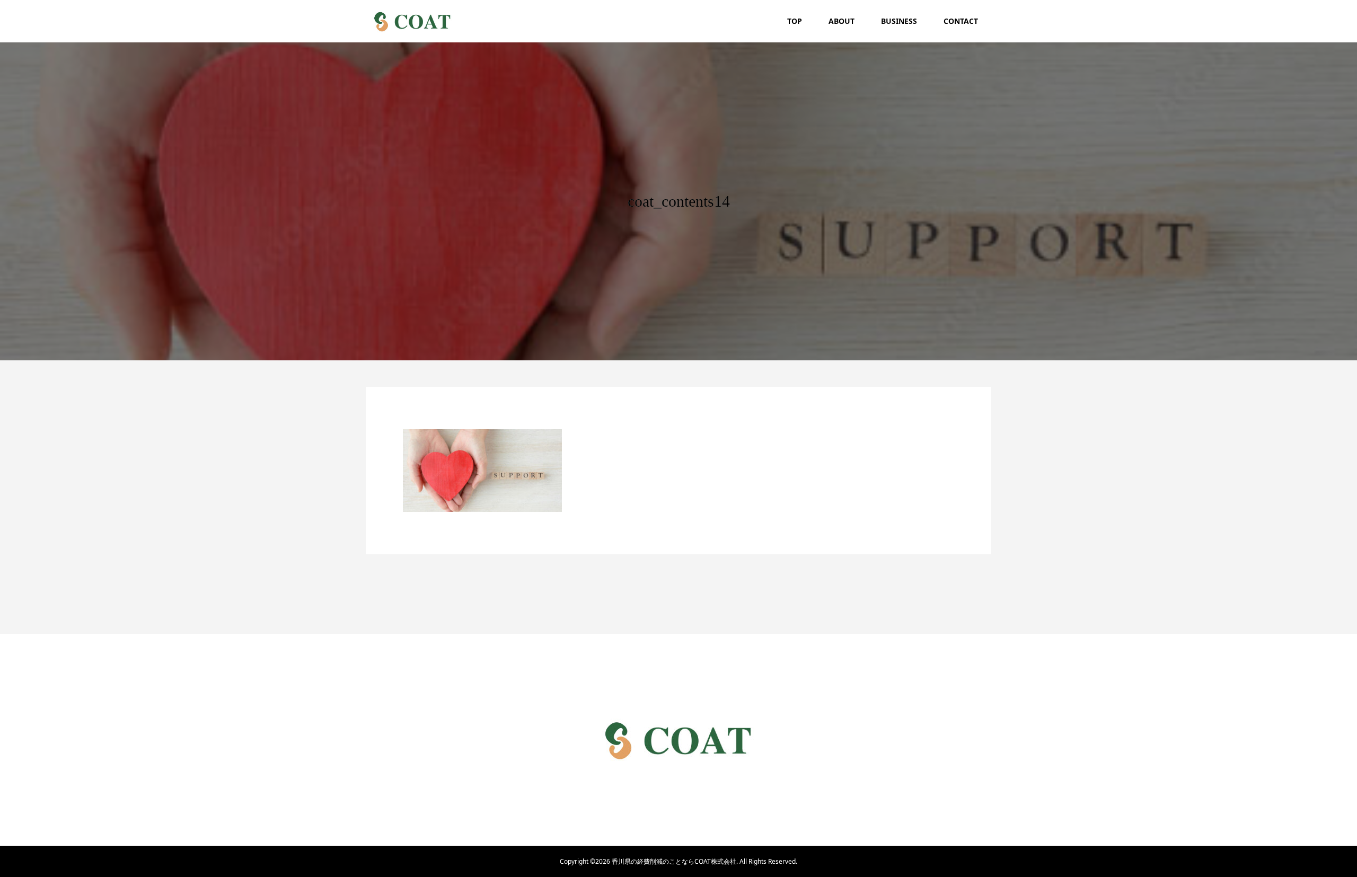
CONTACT (961, 21)
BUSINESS (899, 21)
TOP (794, 21)
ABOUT (841, 21)
